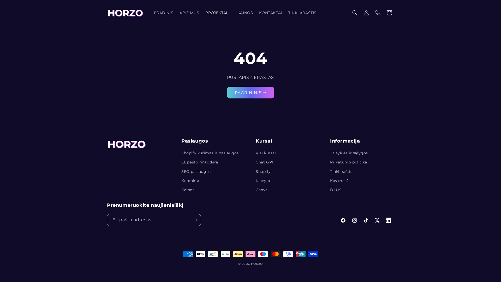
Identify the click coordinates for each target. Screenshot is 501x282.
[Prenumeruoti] (195, 220)
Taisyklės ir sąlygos (349, 153)
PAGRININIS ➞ (250, 92)
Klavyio (263, 180)
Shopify (263, 171)
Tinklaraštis (341, 171)
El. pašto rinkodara (199, 162)
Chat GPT (265, 162)
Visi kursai (266, 153)
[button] (218, 12)
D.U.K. (336, 189)
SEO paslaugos (196, 171)
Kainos (188, 189)
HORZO (257, 264)
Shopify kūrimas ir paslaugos (210, 153)
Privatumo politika (348, 162)
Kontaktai (190, 180)
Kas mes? (339, 180)
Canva (262, 189)
